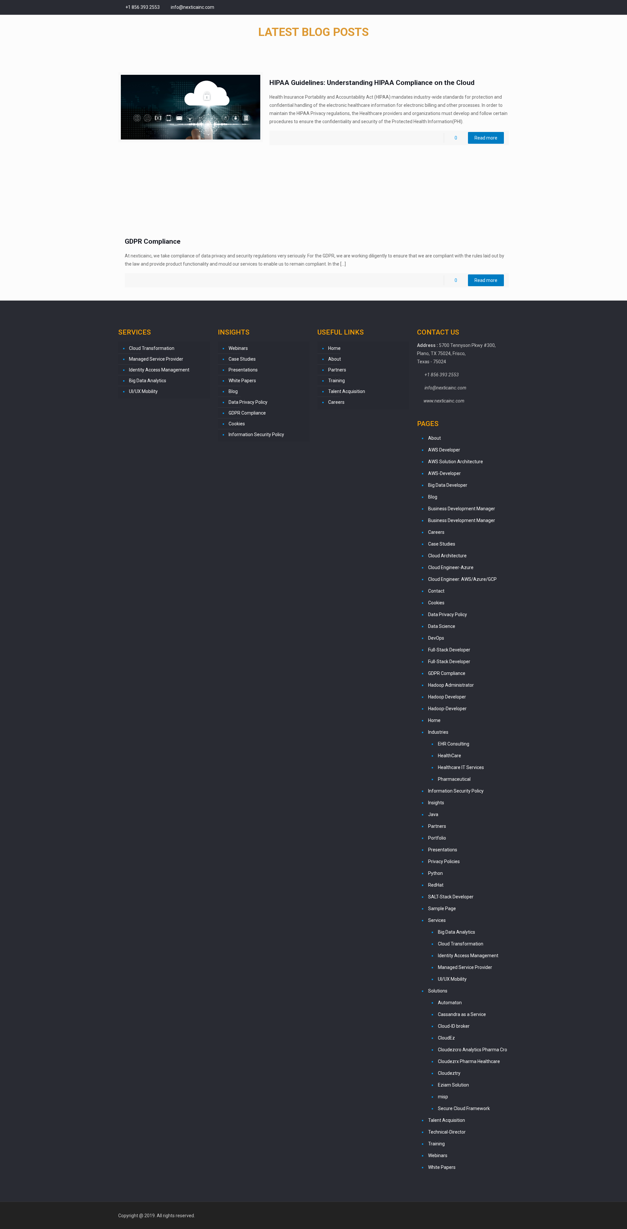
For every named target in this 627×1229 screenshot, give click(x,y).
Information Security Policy (256, 434)
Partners (337, 369)
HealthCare (449, 755)
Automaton (450, 1002)
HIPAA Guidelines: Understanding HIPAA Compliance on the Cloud (371, 83)
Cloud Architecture (447, 555)
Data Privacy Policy (248, 402)
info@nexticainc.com (192, 7)
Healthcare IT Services (461, 767)
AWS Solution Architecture (455, 461)
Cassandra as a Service (462, 1014)
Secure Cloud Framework (464, 1108)
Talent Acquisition (346, 391)
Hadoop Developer (447, 696)
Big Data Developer (447, 485)
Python (435, 873)
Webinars (238, 348)
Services (437, 920)
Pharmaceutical (454, 779)
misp (443, 1096)
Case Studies (242, 359)
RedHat (435, 885)
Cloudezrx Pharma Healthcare (469, 1061)
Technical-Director (447, 1132)
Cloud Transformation (151, 348)
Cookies (237, 423)
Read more (485, 137)
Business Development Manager (461, 508)
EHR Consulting (453, 743)
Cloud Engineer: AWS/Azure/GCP (462, 579)
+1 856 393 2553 (142, 7)
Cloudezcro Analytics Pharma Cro (472, 1049)
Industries (438, 732)
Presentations (243, 369)
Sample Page (442, 908)
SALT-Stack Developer (451, 896)
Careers (336, 402)
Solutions (437, 990)
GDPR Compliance (153, 241)
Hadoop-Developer (447, 708)
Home (334, 348)
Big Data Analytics (147, 380)
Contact (436, 591)
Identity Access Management (159, 369)
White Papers (242, 380)
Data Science (441, 626)
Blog (233, 391)
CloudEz (446, 1038)
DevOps (436, 638)
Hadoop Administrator (451, 685)
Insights (436, 802)
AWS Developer (444, 449)
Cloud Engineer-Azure (451, 567)
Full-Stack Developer (449, 649)
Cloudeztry (449, 1073)
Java (433, 814)
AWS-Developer (444, 473)
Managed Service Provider (156, 359)
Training (336, 380)
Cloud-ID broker (454, 1026)
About (334, 359)
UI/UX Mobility (143, 391)
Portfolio (437, 838)
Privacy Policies (444, 861)
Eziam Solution (453, 1085)
